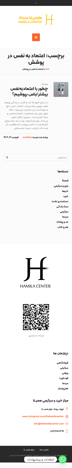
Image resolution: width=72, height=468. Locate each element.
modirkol (27, 137)
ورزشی (65, 373)
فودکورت (63, 378)
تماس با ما (44, 449)
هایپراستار (63, 388)
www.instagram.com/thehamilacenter (43, 416)
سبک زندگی (62, 206)
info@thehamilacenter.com (49, 424)
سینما (65, 216)
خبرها (65, 191)
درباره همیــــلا (29, 449)
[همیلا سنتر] (36, 19)
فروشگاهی (62, 362)
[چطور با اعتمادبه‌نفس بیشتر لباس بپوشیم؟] (61, 89)
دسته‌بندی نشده (60, 201)
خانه (48, 69)
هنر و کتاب (62, 227)
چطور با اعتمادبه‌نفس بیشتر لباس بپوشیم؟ (29, 91)
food (65, 180)
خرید (65, 196)
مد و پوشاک (62, 222)
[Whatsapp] (63, 459)
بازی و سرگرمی (61, 186)
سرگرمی (64, 211)
